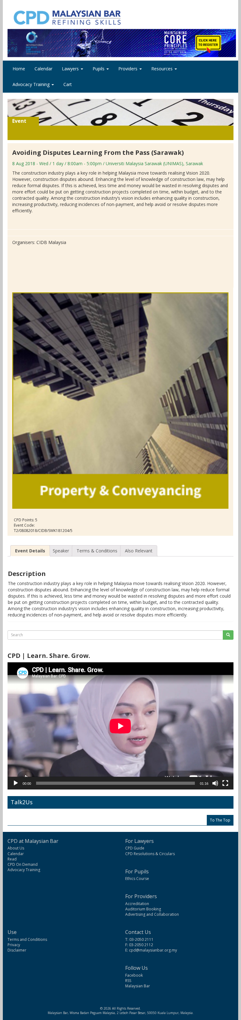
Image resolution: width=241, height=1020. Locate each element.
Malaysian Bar (137, 986)
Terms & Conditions (97, 551)
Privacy (14, 944)
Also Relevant (139, 551)
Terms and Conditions (27, 939)
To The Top (220, 820)
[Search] (228, 635)
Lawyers (71, 69)
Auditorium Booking (143, 909)
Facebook (134, 975)
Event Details (30, 551)
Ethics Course (137, 878)
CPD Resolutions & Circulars (150, 853)
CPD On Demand (23, 864)
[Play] (16, 783)
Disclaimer (17, 950)
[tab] (30, 550)
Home (19, 69)
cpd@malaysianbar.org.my (153, 950)
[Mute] (215, 783)
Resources (162, 69)
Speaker (61, 551)
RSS (128, 980)
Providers (128, 69)
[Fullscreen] (225, 783)
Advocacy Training (32, 84)
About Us (16, 848)
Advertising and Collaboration (152, 914)
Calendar (43, 69)
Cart (67, 84)
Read (12, 859)
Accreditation (137, 903)
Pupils (99, 69)
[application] (120, 725)
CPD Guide (134, 848)
